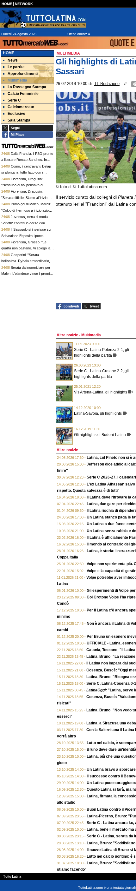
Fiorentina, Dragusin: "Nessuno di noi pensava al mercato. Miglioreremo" (22, 185)
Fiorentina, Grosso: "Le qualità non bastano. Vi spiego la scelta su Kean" (25, 248)
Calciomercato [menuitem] (21, 107)
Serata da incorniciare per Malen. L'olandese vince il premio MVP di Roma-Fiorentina (26, 274)
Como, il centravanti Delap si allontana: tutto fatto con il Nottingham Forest (26, 172)
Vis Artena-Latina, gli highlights (100, 392)
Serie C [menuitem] (14, 100)
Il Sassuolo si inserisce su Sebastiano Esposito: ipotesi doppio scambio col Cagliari (26, 236)
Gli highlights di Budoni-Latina (100, 434)
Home (8, 53)
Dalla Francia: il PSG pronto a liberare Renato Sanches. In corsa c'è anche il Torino (27, 160)
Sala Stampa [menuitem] (19, 120)
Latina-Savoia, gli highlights (98, 413)
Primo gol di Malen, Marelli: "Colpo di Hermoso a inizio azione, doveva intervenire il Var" (27, 210)
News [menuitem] (13, 60)
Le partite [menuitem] (16, 67)
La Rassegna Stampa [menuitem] (27, 87)
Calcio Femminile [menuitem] (23, 93)
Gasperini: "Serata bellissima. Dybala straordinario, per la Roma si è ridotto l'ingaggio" (27, 261)
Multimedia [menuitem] (17, 80)
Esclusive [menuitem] (16, 113)
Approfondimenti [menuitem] (23, 73)
